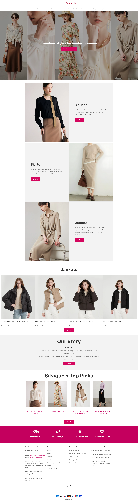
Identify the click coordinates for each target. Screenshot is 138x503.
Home (49, 450)
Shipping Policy (74, 450)
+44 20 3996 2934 (36, 457)
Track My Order (52, 468)
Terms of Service (74, 456)
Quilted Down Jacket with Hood (112, 321)
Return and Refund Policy (77, 453)
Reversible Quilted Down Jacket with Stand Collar (14, 321)
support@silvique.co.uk (37, 455)
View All (69, 421)
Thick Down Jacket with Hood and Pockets (81, 321)
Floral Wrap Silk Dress (57, 411)
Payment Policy (74, 463)
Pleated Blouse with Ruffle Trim (35, 412)
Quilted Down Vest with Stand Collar (45, 321)
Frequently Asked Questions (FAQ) (56, 464)
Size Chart (50, 460)
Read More (69, 363)
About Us (50, 453)
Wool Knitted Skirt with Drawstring (102, 412)
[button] (27, 3)
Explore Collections (69, 49)
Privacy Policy (74, 460)
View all (69, 330)
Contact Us (51, 456)
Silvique (71, 499)
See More (79, 120)
